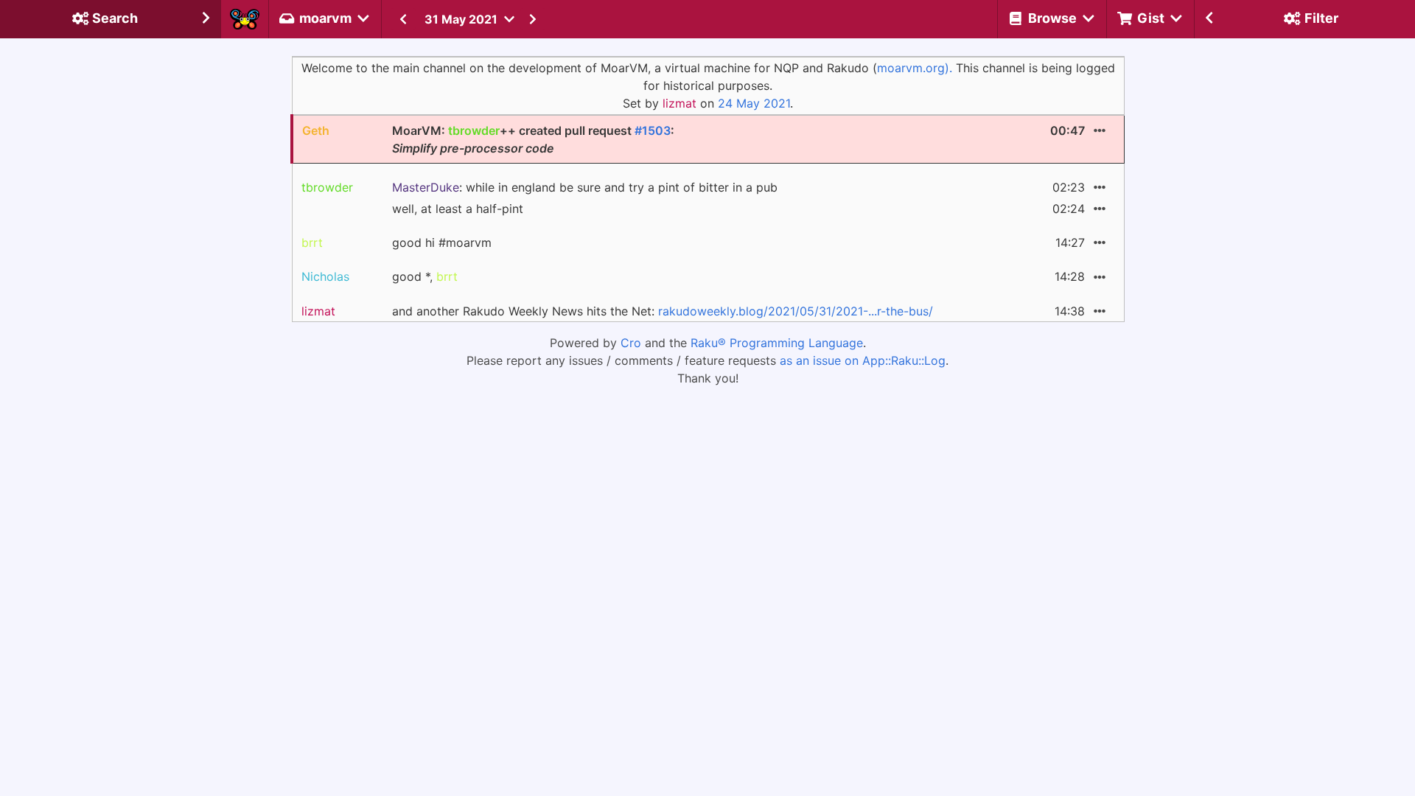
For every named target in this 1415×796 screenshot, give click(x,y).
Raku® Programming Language (777, 342)
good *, (425, 276)
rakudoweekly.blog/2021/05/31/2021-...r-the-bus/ (795, 311)
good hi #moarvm (442, 242)
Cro (631, 342)
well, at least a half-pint (457, 208)
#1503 (653, 130)
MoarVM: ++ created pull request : (533, 139)
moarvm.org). (914, 67)
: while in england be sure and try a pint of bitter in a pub (585, 187)
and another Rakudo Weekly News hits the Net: (662, 311)
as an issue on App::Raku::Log (863, 360)
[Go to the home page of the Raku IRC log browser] (244, 19)
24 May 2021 (754, 103)
